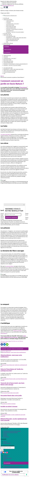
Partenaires (6, 436)
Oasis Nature (23, 87)
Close (24, 204)
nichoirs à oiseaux (17, 330)
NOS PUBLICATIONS (11, 26)
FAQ (7, 42)
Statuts (5, 434)
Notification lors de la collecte (10, 474)
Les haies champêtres (6, 134)
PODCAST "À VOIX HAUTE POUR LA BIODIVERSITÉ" (15, 64)
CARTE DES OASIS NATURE (12, 39)
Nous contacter (7, 443)
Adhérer (5, 441)
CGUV (4, 459)
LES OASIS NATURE (10, 36)
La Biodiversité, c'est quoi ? (12, 23)
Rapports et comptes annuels (10, 432)
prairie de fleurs (10, 266)
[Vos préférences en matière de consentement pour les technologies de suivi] (26, 474)
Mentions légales (7, 458)
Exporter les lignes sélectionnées (9, 1)
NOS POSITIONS (10, 25)
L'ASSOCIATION (10, 21)
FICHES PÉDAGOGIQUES (12, 40)
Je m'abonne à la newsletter (7, 445)
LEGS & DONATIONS (11, 28)
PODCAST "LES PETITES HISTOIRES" (15, 32)
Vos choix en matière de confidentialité (16, 472)
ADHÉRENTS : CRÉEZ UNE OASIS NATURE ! (16, 37)
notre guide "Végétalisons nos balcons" (13, 336)
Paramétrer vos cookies (9, 461)
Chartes (5, 435)
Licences (5, 456)
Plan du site (6, 455)
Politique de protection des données (12, 431)
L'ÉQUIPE (8, 22)
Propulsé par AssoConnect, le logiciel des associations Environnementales (13, 467)
